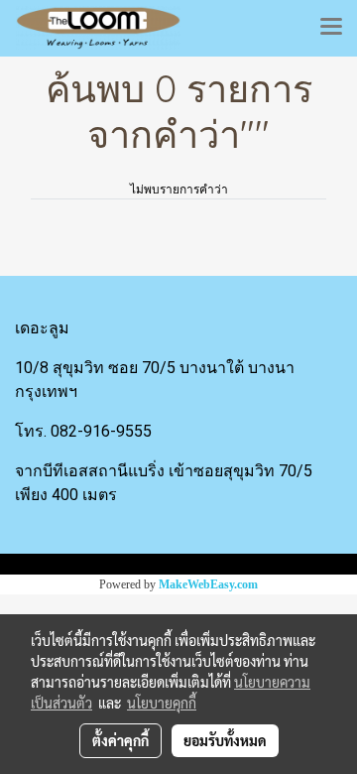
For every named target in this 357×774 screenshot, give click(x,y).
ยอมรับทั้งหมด (225, 740)
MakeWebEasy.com (208, 584)
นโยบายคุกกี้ (161, 702)
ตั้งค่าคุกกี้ (120, 740)
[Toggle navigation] (331, 28)
